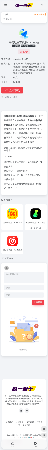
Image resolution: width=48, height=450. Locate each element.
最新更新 (26, 425)
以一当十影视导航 (26, 435)
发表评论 (38, 302)
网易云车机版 (12, 249)
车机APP (17, 63)
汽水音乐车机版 (35, 222)
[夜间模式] (44, 435)
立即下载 (14, 90)
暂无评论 (9, 258)
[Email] (27, 410)
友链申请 (19, 422)
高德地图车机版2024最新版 (29, 65)
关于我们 (9, 422)
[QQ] (21, 410)
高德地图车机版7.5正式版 (29, 68)
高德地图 (8, 116)
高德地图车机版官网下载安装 (29, 71)
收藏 (25, 51)
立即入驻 (40, 14)
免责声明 (30, 422)
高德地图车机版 (32, 63)
